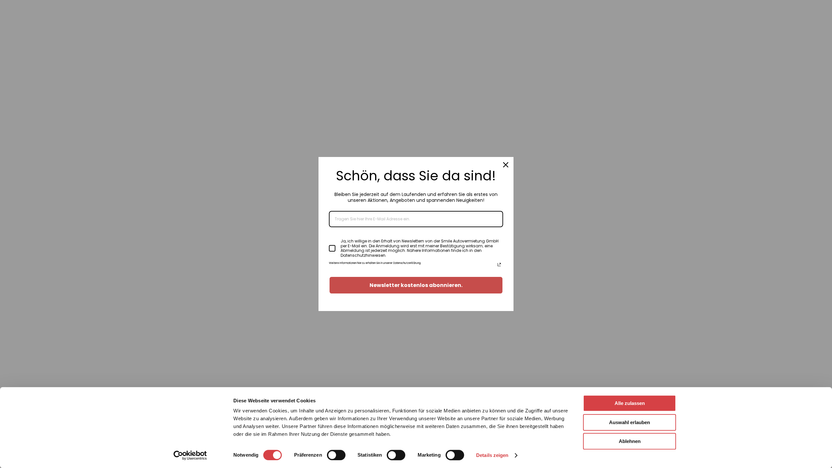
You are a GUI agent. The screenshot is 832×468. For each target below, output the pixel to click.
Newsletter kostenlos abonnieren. (416, 285)
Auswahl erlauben (629, 422)
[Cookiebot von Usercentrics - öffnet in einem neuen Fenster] (190, 455)
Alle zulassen (630, 403)
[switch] (336, 455)
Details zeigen (492, 455)
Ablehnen (630, 441)
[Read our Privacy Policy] (499, 264)
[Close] (506, 165)
